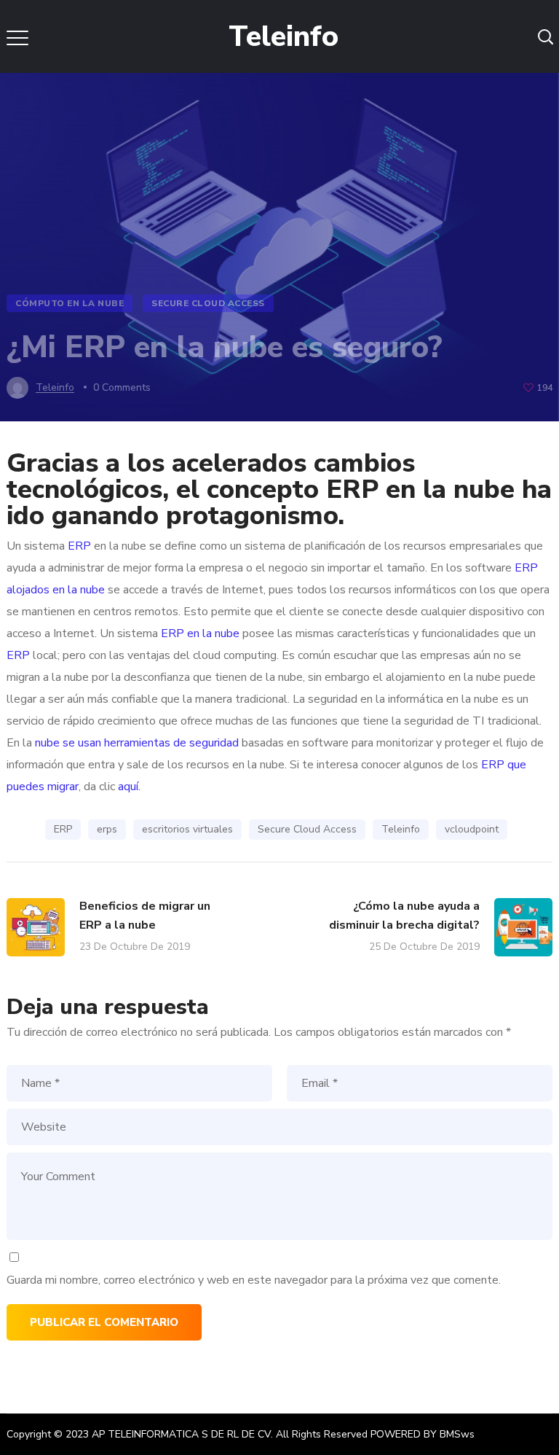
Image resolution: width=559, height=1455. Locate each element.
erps (107, 829)
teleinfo (55, 387)
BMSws (457, 1434)
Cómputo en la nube (69, 303)
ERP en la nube (200, 633)
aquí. (127, 787)
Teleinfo (400, 829)
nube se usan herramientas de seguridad (135, 743)
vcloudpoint (472, 829)
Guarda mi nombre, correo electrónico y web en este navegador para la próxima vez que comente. (254, 1280)
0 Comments (122, 387)
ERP (79, 546)
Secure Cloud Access (208, 303)
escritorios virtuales (187, 829)
